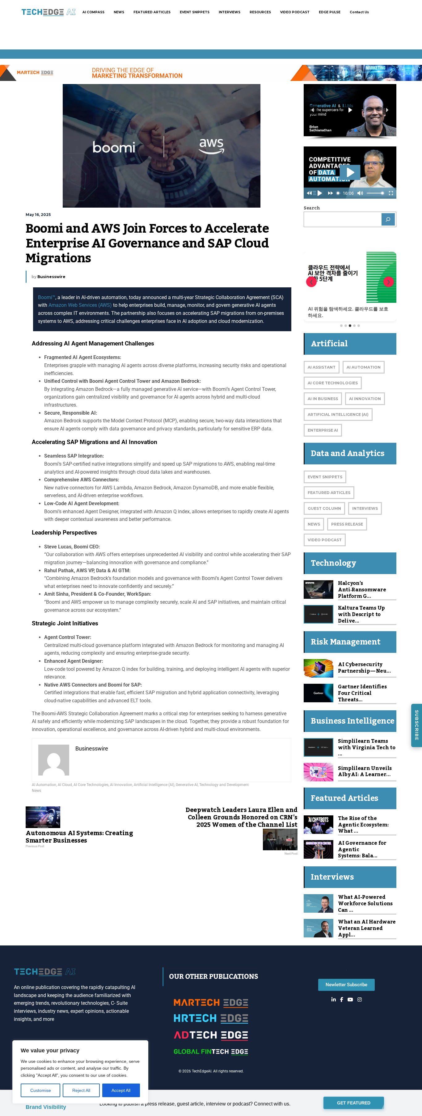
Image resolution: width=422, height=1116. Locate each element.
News (36, 790)
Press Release (347, 524)
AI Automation (44, 785)
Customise (40, 1090)
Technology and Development (224, 785)
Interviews (365, 508)
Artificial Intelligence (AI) (154, 785)
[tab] (341, 325)
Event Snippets (325, 477)
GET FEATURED (353, 1102)
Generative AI (187, 785)
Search (312, 208)
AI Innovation (121, 785)
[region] (80, 1072)
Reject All (81, 1090)
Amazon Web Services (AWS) (80, 305)
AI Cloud (65, 785)
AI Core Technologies (91, 785)
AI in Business (323, 398)
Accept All (121, 1090)
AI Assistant (321, 367)
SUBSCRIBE (416, 725)
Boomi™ (46, 297)
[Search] (388, 219)
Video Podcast (325, 540)
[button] (363, 110)
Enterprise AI (323, 430)
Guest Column (324, 508)
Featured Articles (329, 492)
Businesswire (51, 276)
